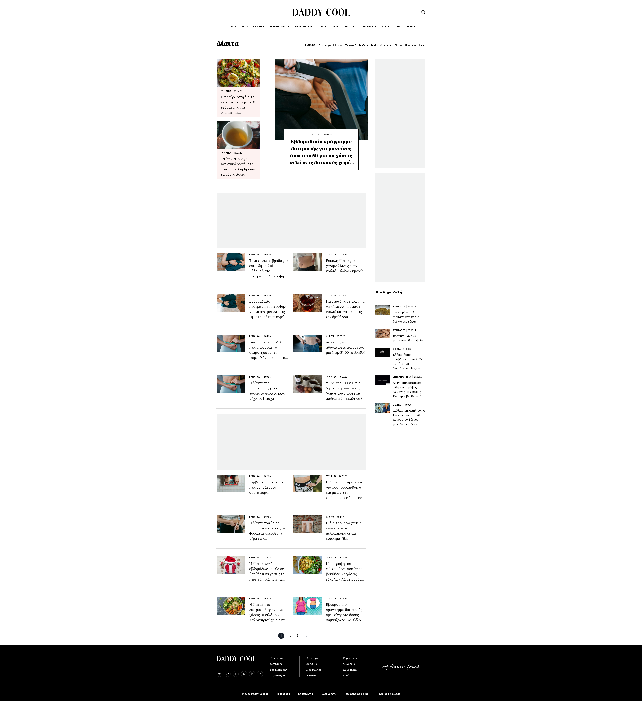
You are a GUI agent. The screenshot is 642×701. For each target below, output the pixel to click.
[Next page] (307, 636)
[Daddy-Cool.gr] (321, 12)
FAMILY (411, 26)
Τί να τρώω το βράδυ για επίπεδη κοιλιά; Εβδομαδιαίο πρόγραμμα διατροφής (268, 268)
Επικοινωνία (305, 693)
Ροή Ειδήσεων (279, 669)
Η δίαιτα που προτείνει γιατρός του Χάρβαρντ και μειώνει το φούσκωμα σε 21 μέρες (344, 489)
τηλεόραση (369, 26)
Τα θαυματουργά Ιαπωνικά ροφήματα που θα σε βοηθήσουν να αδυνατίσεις (238, 166)
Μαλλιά (363, 45)
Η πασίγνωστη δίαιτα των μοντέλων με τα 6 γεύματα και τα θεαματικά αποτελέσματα (238, 107)
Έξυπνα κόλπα (279, 26)
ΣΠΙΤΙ (334, 26)
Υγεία (385, 26)
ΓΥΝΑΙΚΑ (258, 26)
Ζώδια (322, 26)
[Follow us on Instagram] (260, 674)
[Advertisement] (291, 220)
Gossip (231, 26)
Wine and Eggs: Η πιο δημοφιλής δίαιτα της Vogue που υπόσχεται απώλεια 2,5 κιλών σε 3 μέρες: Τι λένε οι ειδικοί (344, 393)
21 (298, 635)
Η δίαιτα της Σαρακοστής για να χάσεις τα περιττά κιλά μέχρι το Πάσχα (267, 390)
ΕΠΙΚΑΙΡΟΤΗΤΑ (303, 26)
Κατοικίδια (350, 669)
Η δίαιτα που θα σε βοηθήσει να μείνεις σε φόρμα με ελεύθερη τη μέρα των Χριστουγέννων (267, 533)
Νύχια (398, 45)
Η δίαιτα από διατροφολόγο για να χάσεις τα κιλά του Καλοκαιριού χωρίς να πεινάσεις (267, 614)
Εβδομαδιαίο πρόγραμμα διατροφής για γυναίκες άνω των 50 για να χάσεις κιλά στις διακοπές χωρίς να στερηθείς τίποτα (321, 155)
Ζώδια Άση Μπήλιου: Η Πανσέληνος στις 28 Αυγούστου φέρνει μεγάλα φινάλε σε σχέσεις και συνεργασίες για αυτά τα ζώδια (409, 424)
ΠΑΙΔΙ (397, 26)
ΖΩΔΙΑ (397, 349)
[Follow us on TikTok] (228, 674)
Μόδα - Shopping (381, 45)
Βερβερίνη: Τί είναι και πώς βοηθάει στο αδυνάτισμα (267, 487)
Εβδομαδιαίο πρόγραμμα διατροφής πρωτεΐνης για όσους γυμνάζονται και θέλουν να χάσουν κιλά (345, 614)
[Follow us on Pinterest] (219, 674)
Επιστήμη (312, 657)
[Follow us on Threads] (252, 674)
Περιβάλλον (314, 669)
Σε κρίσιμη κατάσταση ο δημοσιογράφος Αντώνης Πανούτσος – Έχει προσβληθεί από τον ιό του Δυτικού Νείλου (408, 393)
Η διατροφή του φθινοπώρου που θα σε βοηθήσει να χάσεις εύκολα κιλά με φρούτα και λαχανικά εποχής (344, 574)
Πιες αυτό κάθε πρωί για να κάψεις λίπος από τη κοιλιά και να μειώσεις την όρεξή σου (345, 308)
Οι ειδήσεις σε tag (357, 693)
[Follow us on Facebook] (236, 674)
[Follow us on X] (244, 674)
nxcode (395, 693)
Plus (244, 26)
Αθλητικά (349, 663)
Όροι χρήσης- (329, 693)
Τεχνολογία (277, 675)
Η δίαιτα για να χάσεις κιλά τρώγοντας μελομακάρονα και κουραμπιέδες (343, 530)
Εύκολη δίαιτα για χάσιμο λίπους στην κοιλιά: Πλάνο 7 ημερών (345, 265)
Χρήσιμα (311, 663)
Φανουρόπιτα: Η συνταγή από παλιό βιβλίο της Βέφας (406, 317)
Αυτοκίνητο (313, 675)
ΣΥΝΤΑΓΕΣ (349, 26)
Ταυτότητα (283, 693)
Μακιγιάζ (350, 45)
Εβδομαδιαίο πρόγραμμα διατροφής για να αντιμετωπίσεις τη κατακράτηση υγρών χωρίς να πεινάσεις (267, 311)
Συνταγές (276, 663)
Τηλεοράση (277, 657)
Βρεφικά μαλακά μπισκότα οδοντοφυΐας (408, 337)
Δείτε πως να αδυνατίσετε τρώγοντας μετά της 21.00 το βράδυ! (345, 347)
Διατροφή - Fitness (330, 45)
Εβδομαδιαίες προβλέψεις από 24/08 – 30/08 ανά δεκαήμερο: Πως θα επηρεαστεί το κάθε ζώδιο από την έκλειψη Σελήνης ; (408, 368)
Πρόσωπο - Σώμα (415, 45)
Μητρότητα (350, 657)
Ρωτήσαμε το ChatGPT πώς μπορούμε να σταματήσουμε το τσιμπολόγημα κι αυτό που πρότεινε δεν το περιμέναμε (267, 354)
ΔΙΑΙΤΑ (330, 336)
